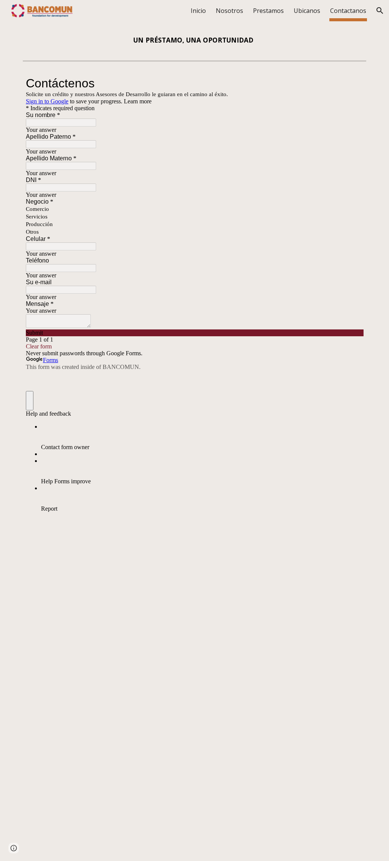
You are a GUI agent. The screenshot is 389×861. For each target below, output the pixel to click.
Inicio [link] (198, 10)
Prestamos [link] (268, 10)
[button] (380, 11)
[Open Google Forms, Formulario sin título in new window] (352, 83)
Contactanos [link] (348, 10)
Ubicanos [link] (307, 10)
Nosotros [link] (229, 10)
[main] (194, 40)
